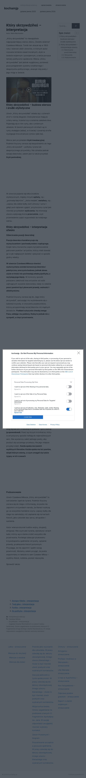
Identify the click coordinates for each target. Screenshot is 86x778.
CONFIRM (28, 417)
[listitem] (43, 382)
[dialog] (43, 389)
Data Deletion (31, 424)
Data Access (43, 424)
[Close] (79, 354)
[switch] (69, 386)
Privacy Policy (54, 424)
